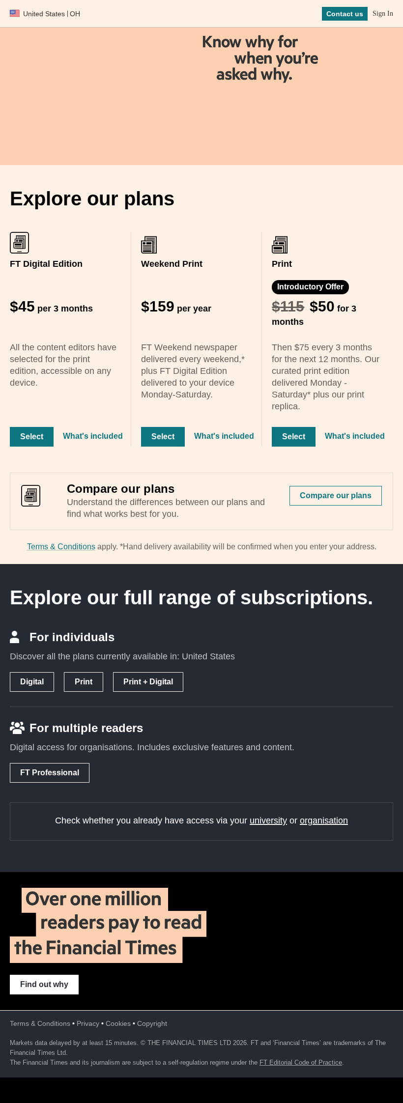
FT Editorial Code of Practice (300, 1062)
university (268, 820)
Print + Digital (148, 682)
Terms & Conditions (61, 546)
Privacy (88, 1023)
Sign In (383, 13)
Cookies (118, 1023)
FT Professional (49, 772)
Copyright (152, 1023)
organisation (324, 820)
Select (31, 436)
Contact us (344, 14)
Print (83, 682)
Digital (32, 682)
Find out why (44, 984)
